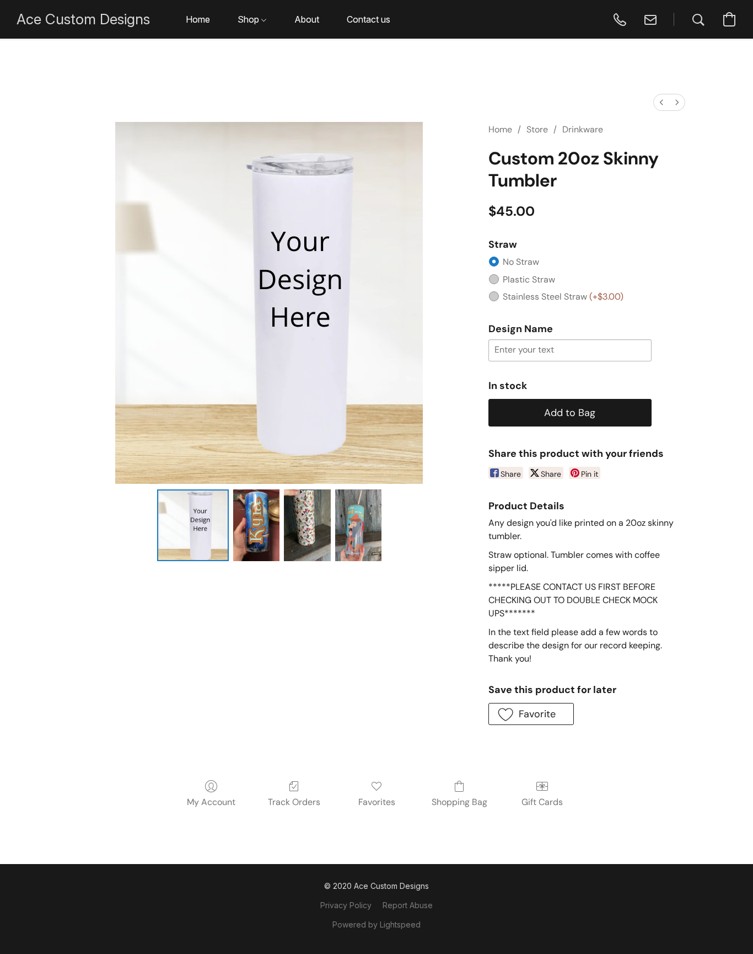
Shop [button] (249, 19)
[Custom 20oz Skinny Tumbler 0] (193, 525)
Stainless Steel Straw (563, 296)
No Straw (521, 262)
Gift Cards (542, 802)
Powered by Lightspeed (376, 924)
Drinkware (582, 129)
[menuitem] (661, 102)
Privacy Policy (346, 905)
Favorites (376, 802)
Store (537, 129)
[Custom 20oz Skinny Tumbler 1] (256, 525)
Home (500, 129)
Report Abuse (408, 905)
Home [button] (198, 19)
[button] (83, 19)
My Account (211, 802)
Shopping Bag (459, 802)
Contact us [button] (368, 19)
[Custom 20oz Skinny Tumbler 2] (307, 525)
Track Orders (294, 802)
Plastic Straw (529, 279)
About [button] (306, 19)
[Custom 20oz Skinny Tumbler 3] (358, 525)
